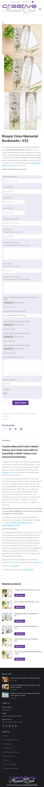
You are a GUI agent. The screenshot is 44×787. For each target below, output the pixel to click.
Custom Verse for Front (11, 243)
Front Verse (7, 229)
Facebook (15, 566)
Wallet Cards (15, 523)
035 (6, 419)
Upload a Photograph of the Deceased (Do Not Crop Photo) (20, 298)
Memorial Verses (9, 756)
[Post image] (5, 679)
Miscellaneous (20, 413)
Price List (7, 760)
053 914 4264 (17, 2)
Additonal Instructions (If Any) (13, 357)
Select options (20, 595)
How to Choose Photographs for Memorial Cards (25, 678)
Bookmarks (12, 413)
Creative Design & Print (30, 785)
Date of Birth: (8, 198)
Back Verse (7, 264)
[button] (3, 23)
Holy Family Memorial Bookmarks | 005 (26, 640)
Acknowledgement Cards (11, 525)
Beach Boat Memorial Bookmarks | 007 (26, 627)
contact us (37, 562)
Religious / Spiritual (30, 413)
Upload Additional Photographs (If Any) (16, 321)
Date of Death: (8, 208)
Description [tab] (6, 440)
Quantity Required (10, 380)
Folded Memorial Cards (11, 740)
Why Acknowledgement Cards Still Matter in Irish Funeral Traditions (25, 686)
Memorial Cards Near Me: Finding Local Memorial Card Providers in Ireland (25, 694)
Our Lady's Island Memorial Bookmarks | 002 (28, 653)
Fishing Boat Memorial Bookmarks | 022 (26, 615)
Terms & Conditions (10, 764)
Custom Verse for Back (11, 277)
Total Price (6, 390)
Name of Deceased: (10, 176)
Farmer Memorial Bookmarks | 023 (26, 602)
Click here (5, 472)
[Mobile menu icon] (40, 9)
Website (30, 570)
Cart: (29, 2)
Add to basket (20, 403)
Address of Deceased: (11, 219)
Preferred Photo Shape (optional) (14, 311)
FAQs (6, 736)
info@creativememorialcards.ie (11, 716)
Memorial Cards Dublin (11, 768)
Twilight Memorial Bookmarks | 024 (27, 590)
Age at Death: (8, 187)
